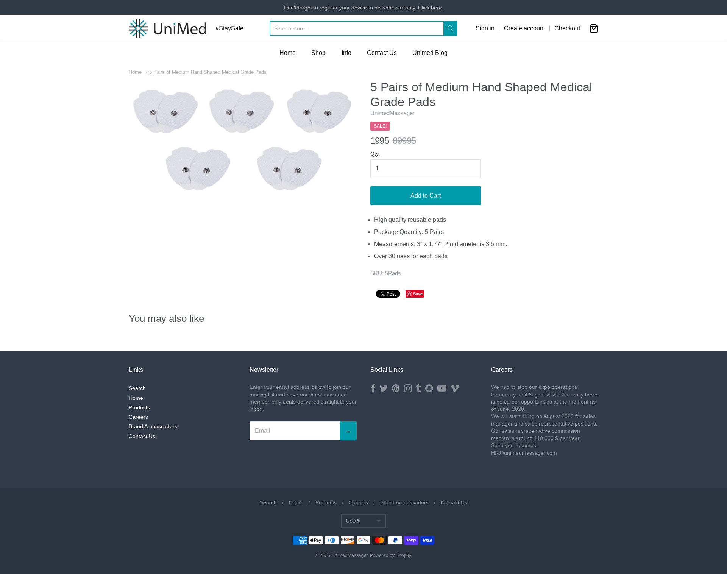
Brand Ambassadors (153, 426)
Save (418, 293)
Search (137, 388)
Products (139, 407)
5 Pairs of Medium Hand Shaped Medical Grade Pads (208, 72)
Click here (430, 8)
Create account (524, 28)
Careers (138, 417)
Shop (318, 53)
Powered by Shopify (390, 555)
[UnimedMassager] (167, 28)
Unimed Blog (430, 53)
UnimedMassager (392, 113)
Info (346, 53)
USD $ (353, 521)
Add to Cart (425, 195)
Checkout (567, 28)
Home (287, 53)
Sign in (485, 28)
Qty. (375, 154)
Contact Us (382, 53)
